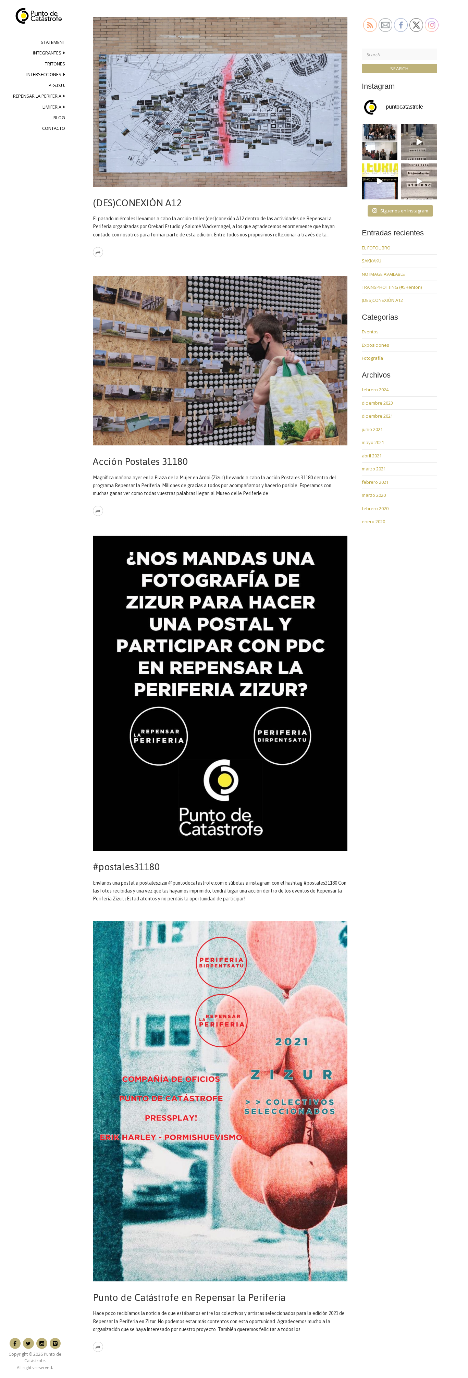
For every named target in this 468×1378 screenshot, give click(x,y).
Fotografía (372, 358)
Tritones (55, 64)
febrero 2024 (375, 389)
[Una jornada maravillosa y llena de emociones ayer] (380, 142)
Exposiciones (375, 345)
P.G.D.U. (57, 85)
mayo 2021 (373, 442)
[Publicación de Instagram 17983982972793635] (419, 181)
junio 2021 (372, 429)
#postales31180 (126, 866)
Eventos (370, 332)
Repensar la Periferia (37, 96)
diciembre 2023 (377, 403)
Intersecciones (43, 74)
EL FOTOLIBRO (376, 248)
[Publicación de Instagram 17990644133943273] (380, 181)
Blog (59, 117)
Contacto (53, 128)
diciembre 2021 (377, 416)
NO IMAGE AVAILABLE (383, 274)
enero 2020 (373, 521)
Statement (53, 42)
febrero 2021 (375, 482)
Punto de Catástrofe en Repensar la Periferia (189, 1297)
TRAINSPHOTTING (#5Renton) (392, 287)
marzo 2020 (374, 495)
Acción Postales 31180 (140, 461)
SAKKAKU (371, 261)
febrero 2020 (375, 508)
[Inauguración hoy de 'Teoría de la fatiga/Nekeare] (419, 142)
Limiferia (51, 107)
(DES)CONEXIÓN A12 (137, 202)
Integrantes (47, 53)
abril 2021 (372, 456)
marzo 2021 (374, 469)
